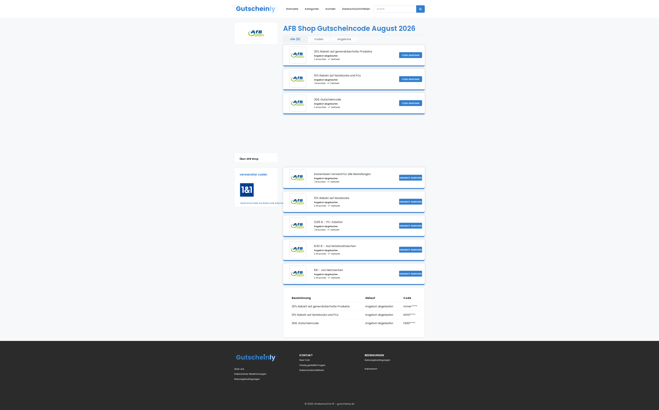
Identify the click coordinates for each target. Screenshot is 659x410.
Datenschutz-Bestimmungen (250, 374)
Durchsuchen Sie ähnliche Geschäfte (264, 203)
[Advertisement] (256, 101)
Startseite (292, 9)
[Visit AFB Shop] (297, 55)
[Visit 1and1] (247, 189)
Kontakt (331, 9)
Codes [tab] (318, 39)
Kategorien (312, 9)
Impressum (371, 368)
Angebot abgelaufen (326, 55)
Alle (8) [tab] (295, 39)
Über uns (239, 369)
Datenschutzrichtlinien (356, 9)
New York (304, 360)
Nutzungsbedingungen (247, 379)
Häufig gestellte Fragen (312, 365)
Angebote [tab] (344, 39)
